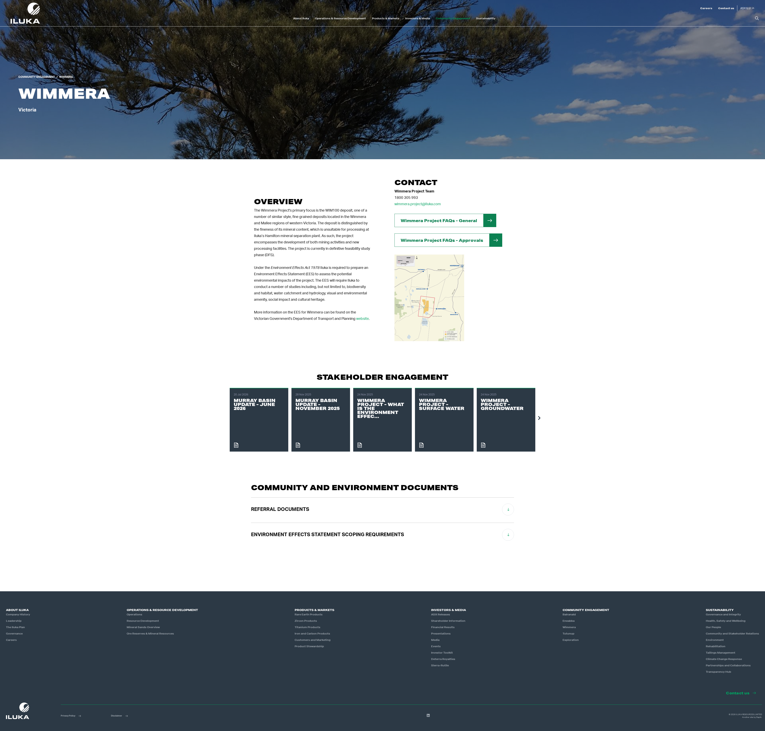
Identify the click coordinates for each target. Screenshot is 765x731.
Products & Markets (385, 18)
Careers (706, 8)
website (362, 319)
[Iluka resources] (25, 13)
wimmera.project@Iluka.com (417, 204)
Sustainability (485, 18)
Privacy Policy (68, 716)
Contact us (726, 8)
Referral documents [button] (280, 509)
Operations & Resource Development (340, 18)
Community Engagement (453, 18)
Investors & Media (417, 18)
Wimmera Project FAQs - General (439, 220)
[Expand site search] (757, 18)
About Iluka (301, 18)
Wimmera (66, 77)
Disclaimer (116, 716)
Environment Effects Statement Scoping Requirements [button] (327, 534)
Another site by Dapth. (752, 717)
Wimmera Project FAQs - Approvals (442, 240)
